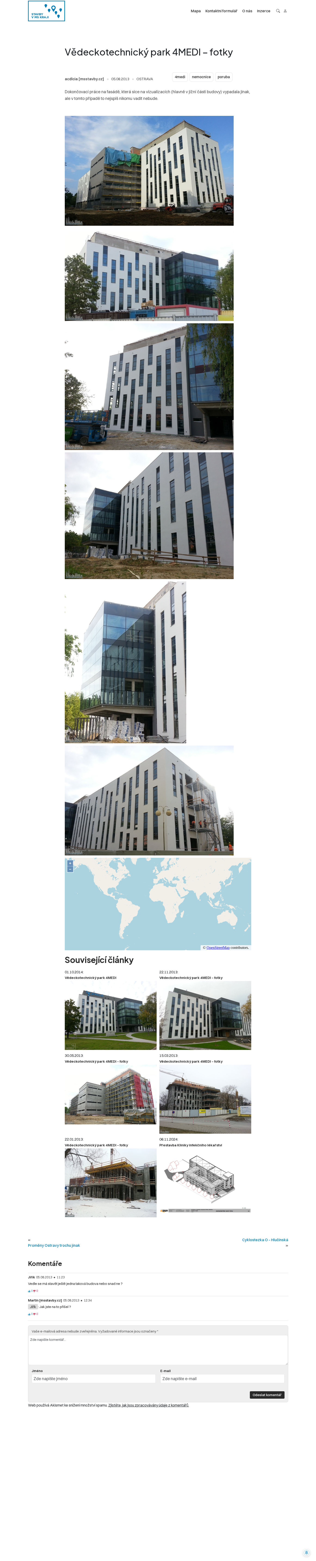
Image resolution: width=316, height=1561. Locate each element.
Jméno (37, 1371)
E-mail (165, 1371)
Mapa (196, 11)
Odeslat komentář (267, 1395)
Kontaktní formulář (221, 11)
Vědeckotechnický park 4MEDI (90, 977)
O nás (247, 11)
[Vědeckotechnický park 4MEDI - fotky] (111, 1182)
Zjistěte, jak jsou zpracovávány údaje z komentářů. (148, 1405)
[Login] (285, 11)
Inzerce (263, 11)
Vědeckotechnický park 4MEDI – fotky (191, 977)
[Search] (278, 11)
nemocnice (201, 77)
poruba (224, 77)
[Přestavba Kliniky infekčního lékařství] (205, 1181)
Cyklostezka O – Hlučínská (265, 1239)
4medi (180, 77)
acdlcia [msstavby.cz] (84, 79)
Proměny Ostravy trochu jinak (54, 1245)
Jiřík (33, 1307)
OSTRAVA (144, 79)
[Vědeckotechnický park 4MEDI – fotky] (205, 1015)
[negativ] (34, 1291)
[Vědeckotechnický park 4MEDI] (111, 1015)
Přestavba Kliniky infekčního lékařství (190, 1145)
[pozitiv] (29, 1291)
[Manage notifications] (306, 1552)
